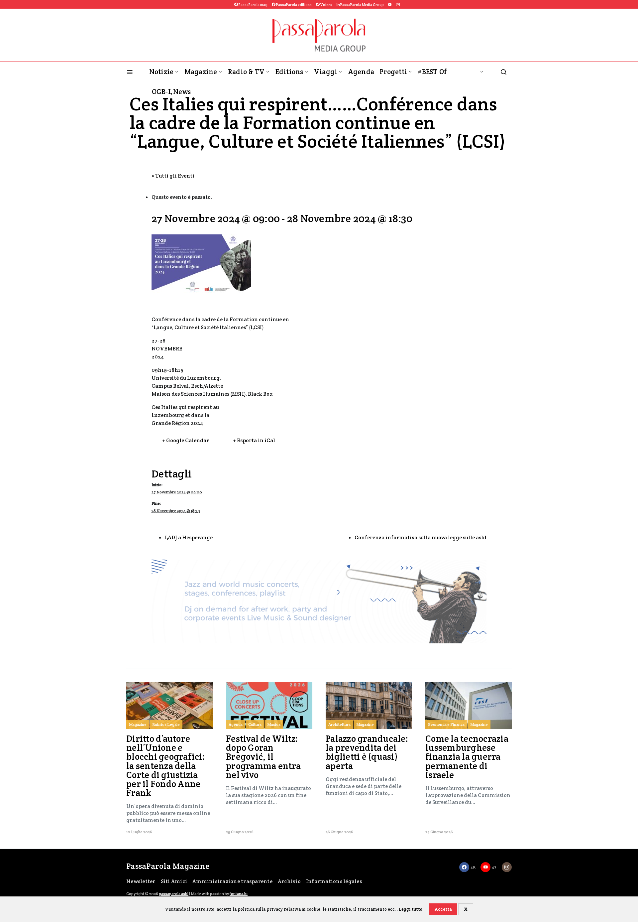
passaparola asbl (173, 893)
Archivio (289, 881)
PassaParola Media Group (362, 4)
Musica (273, 724)
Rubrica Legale (166, 724)
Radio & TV (246, 71)
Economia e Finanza (446, 724)
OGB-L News (171, 91)
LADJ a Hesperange (189, 537)
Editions (289, 71)
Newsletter (141, 881)
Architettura (339, 724)
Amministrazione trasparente (232, 881)
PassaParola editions (293, 4)
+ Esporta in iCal (254, 440)
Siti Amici (174, 881)
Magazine (200, 71)
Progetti (393, 71)
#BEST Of (432, 71)
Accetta (443, 909)
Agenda (361, 71)
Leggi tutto (410, 909)
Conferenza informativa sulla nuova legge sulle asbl (420, 537)
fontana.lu (239, 893)
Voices (326, 4)
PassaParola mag (252, 4)
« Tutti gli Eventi (173, 175)
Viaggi (326, 71)
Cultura (255, 724)
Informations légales (334, 881)
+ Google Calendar (185, 440)
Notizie (161, 71)
